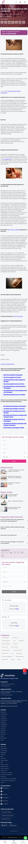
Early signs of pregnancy (7, 656)
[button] (25, 2)
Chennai (3, 716)
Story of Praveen (18, 316)
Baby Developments (6, 643)
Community (4, 750)
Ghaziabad (4, 720)
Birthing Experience (6, 650)
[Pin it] (12, 22)
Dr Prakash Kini (7, 159)
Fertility (19, 659)
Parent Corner (4, 764)
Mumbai (3, 732)
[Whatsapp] (16, 22)
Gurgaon (3, 722)
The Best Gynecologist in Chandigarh (11, 92)
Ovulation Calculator (6, 772)
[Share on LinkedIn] (9, 22)
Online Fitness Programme (8, 780)
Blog (2, 756)
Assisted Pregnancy (6, 640)
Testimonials (4, 760)
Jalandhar (3, 726)
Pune (2, 740)
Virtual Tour (4, 770)
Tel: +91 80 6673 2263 (6, 695)
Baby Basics (21, 640)
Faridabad (3, 718)
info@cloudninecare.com (8, 684)
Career (2, 782)
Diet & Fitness (19, 653)
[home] (7, 2)
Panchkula (3, 738)
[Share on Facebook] (2, 22)
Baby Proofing (5, 647)
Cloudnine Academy (17, 650)
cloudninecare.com (12, 837)
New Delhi (3, 734)
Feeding (13, 659)
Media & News (4, 766)
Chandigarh (4, 714)
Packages (3, 752)
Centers (3, 754)
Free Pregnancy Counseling (8, 778)
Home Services (5, 768)
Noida (2, 736)
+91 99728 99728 (5, 686)
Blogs (17, 609)
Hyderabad (4, 724)
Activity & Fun (15, 637)
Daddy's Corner (5, 653)
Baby (14, 640)
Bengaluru (3, 712)
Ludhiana (3, 730)
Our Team (3, 758)
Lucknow (3, 728)
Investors (3, 776)
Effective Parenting (20, 656)
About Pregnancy (5, 637)
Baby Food (15, 643)
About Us (3, 746)
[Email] (20, 22)
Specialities (4, 748)
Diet (12, 653)
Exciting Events (5, 659)
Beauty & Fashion (15, 647)
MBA (2, 762)
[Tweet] (5, 22)
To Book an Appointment (8, 364)
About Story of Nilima (13, 230)
